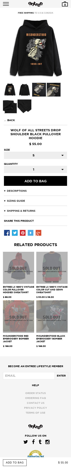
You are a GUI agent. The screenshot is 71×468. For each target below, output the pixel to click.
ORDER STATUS (35, 393)
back (11, 120)
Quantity (11, 163)
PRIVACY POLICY (35, 407)
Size (7, 149)
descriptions (17, 190)
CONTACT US (35, 402)
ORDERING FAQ (35, 398)
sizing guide (16, 200)
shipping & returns (21, 210)
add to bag (15, 462)
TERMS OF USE (35, 412)
